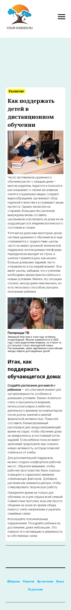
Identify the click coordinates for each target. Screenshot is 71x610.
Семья (60, 581)
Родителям (35, 589)
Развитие (28, 581)
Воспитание (45, 581)
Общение (13, 581)
